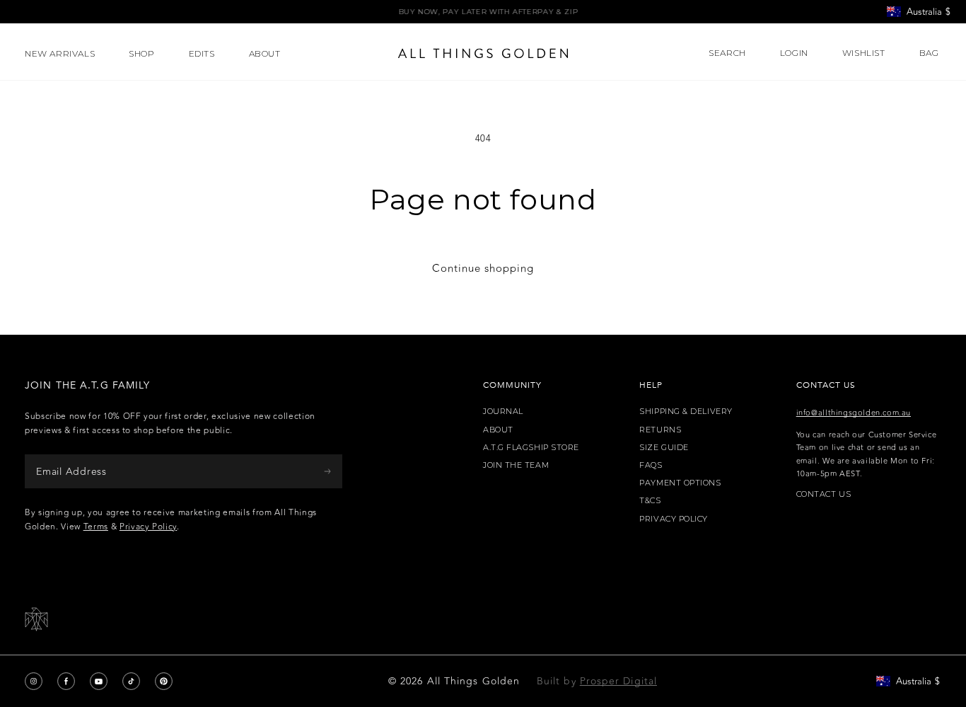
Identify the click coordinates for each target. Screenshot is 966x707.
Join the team (516, 465)
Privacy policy (673, 519)
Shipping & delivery (685, 411)
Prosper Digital (618, 681)
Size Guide (664, 447)
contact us (823, 494)
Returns (660, 430)
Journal (503, 411)
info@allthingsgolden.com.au (853, 413)
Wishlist (863, 53)
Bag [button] (930, 53)
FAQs (650, 465)
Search (727, 53)
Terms (95, 526)
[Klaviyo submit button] (327, 471)
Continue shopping (483, 268)
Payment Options (680, 483)
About (498, 430)
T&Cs (650, 500)
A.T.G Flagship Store (531, 447)
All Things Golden (473, 681)
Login (794, 53)
